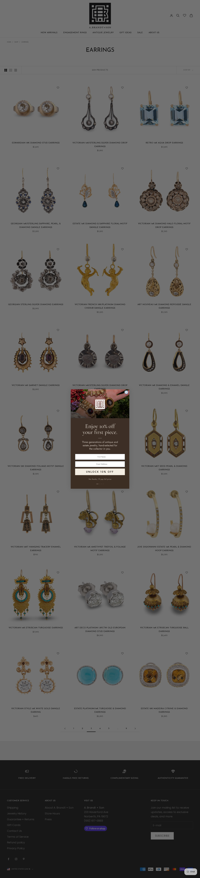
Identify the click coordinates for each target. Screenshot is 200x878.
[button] (100, 482)
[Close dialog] (126, 392)
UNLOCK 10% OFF (100, 472)
